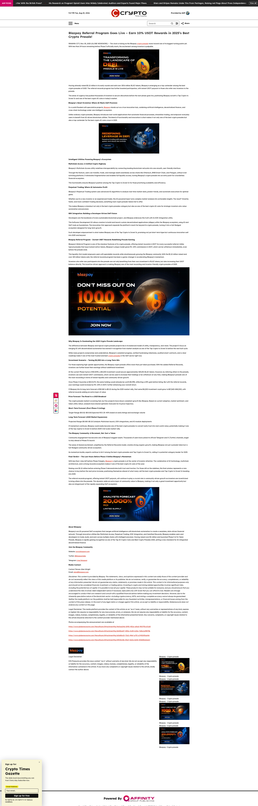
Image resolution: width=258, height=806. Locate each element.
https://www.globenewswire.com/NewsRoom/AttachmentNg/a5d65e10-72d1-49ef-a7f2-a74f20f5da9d (109, 635)
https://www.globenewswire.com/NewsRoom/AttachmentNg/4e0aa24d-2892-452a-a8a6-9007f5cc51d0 (110, 627)
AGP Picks (6, 3)
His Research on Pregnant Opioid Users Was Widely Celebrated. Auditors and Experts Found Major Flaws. (98, 3)
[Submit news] (56, 395)
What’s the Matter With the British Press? (22, 3)
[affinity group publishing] (56, 405)
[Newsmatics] (56, 410)
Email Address (11, 787)
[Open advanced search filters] (176, 23)
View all (253, 3)
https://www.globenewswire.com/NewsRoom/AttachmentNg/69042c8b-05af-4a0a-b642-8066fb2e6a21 (109, 640)
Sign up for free (22, 795)
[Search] (172, 23)
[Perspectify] (56, 400)
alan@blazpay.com (81, 572)
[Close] (39, 762)
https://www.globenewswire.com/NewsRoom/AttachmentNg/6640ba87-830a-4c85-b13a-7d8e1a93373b (109, 631)
